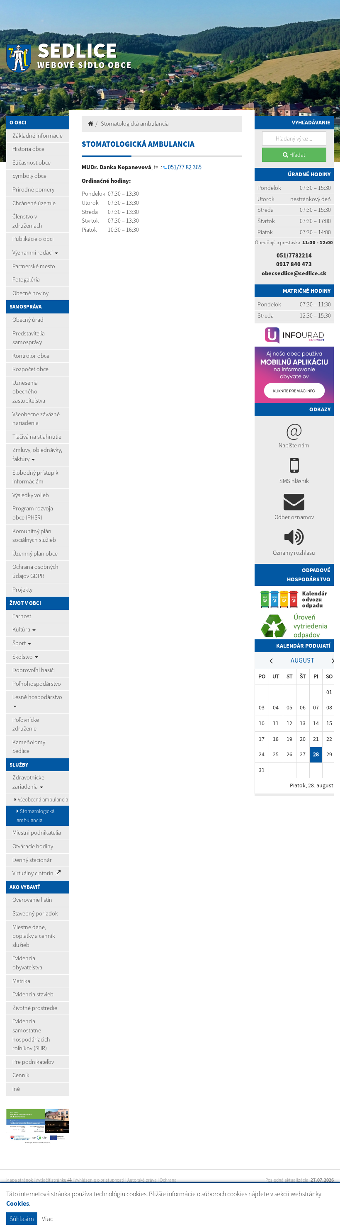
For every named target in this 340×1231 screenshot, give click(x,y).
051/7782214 (294, 255)
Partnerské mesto (33, 266)
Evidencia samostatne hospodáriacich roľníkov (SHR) (31, 1034)
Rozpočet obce (30, 369)
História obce (28, 149)
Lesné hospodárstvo (37, 697)
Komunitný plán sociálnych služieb (34, 535)
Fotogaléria (26, 279)
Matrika (21, 981)
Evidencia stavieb (32, 994)
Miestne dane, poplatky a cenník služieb (33, 936)
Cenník (20, 1075)
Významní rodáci (33, 252)
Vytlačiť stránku (51, 1180)
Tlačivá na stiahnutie (36, 436)
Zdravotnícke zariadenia (28, 782)
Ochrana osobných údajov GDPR (35, 571)
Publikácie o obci (32, 239)
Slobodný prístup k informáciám (35, 477)
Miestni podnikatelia (36, 832)
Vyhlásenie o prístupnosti (99, 1180)
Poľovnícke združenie (25, 724)
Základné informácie (37, 135)
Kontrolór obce (30, 355)
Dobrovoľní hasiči (33, 670)
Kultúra (22, 629)
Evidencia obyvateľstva (27, 962)
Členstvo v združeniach (27, 221)
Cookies (17, 1203)
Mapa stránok (19, 1180)
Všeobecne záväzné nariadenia (36, 418)
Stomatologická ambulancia (35, 816)
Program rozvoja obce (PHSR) (32, 513)
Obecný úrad (28, 319)
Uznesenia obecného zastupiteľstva (28, 391)
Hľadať (296, 154)
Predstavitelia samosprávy (28, 338)
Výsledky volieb (30, 495)
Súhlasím (22, 1218)
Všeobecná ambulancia (42, 799)
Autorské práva (142, 1180)
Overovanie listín (32, 899)
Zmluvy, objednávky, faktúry (37, 454)
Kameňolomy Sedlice (28, 746)
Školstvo (23, 656)
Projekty (22, 589)
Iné (16, 1089)
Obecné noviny (30, 293)
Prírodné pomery (33, 189)
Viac (47, 1218)
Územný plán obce (35, 553)
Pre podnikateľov (33, 1062)
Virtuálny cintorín (33, 873)
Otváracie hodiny (32, 846)
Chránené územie (34, 203)
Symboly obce (29, 176)
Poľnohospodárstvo (36, 683)
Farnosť (21, 616)
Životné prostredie (34, 1008)
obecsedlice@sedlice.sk (294, 273)
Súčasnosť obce (31, 162)
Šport (19, 643)
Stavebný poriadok (35, 913)
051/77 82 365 (185, 167)
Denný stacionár (32, 860)
